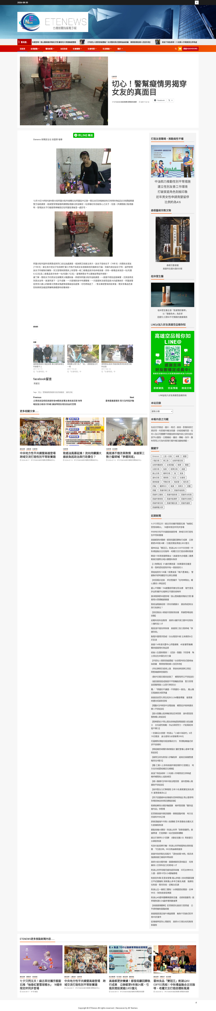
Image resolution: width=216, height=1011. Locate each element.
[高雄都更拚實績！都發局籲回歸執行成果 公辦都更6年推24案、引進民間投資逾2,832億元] (130, 959)
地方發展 (119, 976)
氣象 (181, 473)
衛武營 (176, 482)
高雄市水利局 (186, 495)
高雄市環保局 (157, 499)
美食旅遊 (155, 482)
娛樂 (179, 465)
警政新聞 (49, 49)
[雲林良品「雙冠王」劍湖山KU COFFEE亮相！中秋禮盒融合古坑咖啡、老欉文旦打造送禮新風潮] (175, 959)
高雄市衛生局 (157, 503)
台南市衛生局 (177, 461)
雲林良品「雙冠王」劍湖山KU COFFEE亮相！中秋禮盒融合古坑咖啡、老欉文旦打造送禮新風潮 (174, 984)
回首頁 (22, 49)
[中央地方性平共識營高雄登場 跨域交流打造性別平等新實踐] (40, 431)
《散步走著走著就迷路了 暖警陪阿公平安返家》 (173, 677)
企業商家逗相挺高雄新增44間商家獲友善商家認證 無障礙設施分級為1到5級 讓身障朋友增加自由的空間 (57, 400)
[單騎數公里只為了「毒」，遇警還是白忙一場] (83, 354)
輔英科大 (163, 486)
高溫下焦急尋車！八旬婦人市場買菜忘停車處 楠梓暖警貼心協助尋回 (149, 42)
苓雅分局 (166, 482)
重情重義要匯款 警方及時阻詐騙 (120, 399)
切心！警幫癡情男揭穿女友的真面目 (51, 392)
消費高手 (28, 976)
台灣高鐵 (170, 465)
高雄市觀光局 (172, 503)
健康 (184, 456)
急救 (165, 469)
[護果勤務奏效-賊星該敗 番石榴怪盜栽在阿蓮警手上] (49, 354)
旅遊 (183, 469)
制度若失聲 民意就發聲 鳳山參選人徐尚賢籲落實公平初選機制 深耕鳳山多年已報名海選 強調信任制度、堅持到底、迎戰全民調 (172, 881)
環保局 (165, 478)
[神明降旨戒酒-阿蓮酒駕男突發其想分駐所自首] (117, 354)
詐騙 (154, 486)
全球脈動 (34, 49)
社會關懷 (76, 49)
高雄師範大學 (157, 507)
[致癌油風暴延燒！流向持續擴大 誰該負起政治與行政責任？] (83, 431)
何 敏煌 (35, 992)
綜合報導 (114, 449)
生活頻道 (106, 49)
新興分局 (174, 469)
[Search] (175, 48)
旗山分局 (155, 473)
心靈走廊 (28, 449)
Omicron (155, 456)
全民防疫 (63, 49)
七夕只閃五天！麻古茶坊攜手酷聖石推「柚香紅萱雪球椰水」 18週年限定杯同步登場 (41, 984)
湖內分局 (69, 392)
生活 (174, 478)
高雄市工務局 (157, 495)
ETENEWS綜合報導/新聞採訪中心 (44, 460)
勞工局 (165, 461)
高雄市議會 (185, 503)
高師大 (180, 486)
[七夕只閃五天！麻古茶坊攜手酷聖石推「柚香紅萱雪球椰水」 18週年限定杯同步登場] (41, 959)
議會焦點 (131, 976)
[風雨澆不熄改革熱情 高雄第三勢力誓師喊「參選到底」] (126, 431)
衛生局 (185, 482)
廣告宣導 (22, 449)
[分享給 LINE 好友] (83, 135)
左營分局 (155, 469)
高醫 (189, 486)
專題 (186, 465)
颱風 (172, 486)
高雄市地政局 (179, 490)
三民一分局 (167, 456)
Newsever (120, 1008)
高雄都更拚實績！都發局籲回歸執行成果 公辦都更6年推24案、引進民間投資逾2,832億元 (129, 984)
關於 (119, 49)
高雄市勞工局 (165, 490)
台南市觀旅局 (157, 465)
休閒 (177, 456)
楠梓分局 (166, 473)
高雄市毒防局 (172, 495)
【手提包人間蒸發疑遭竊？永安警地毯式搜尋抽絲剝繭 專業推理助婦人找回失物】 (79, 42)
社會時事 (91, 49)
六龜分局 (155, 461)
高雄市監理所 (172, 499)
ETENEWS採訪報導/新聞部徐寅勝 (125, 102)
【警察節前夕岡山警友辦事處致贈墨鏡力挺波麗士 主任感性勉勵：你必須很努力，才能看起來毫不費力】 (172, 725)
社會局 (182, 478)
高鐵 (154, 490)
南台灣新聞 (112, 976)
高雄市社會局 (186, 499)
